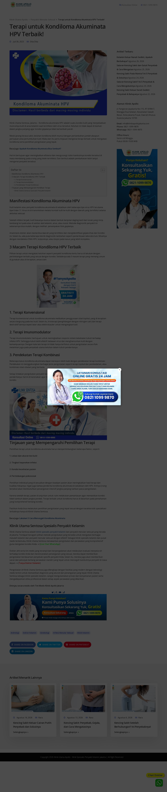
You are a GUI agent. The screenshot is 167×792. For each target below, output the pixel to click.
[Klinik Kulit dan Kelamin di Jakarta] (84, 387)
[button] (83, 396)
